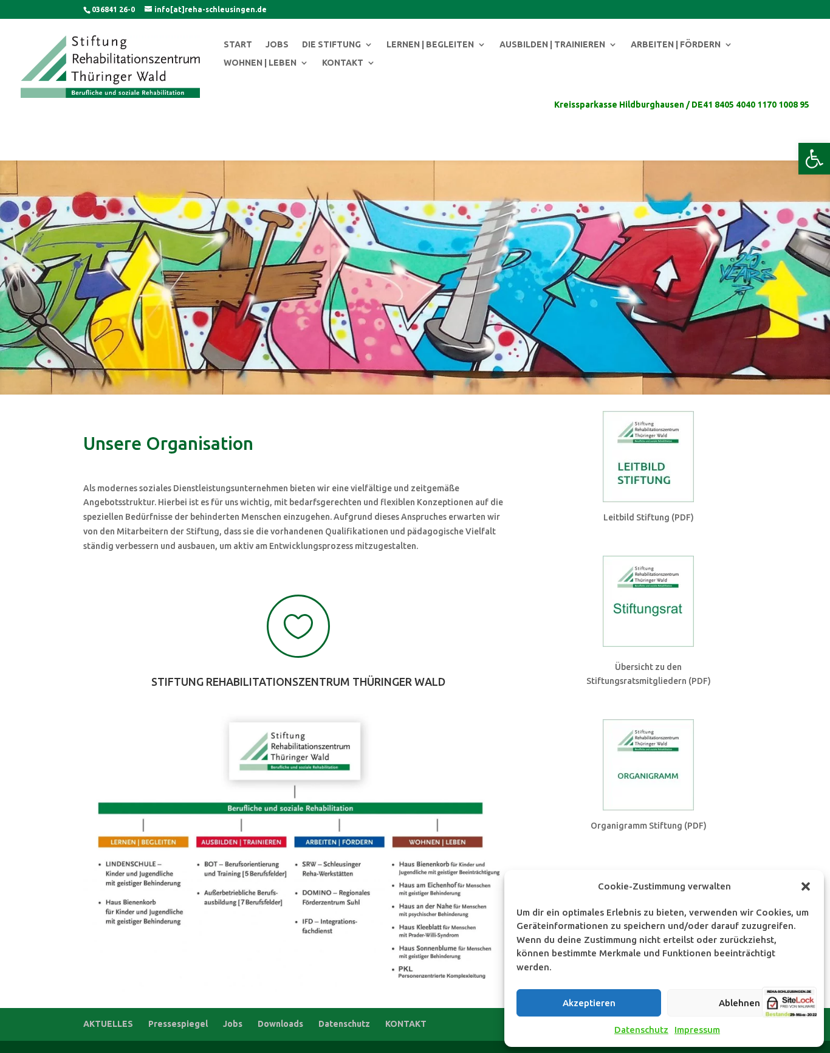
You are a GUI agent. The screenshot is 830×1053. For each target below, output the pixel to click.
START (238, 44)
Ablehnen (739, 1003)
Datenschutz (641, 1029)
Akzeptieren (589, 1003)
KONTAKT (342, 62)
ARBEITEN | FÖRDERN (676, 44)
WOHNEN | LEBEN (260, 62)
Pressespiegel (178, 1024)
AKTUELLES (108, 1024)
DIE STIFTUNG (331, 44)
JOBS (277, 44)
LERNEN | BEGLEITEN (430, 44)
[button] (814, 158)
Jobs (232, 1024)
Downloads (280, 1024)
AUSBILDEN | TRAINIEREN (552, 44)
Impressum (697, 1029)
